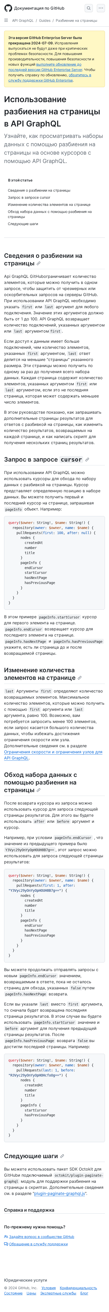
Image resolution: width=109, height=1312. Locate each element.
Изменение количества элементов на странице (40, 673)
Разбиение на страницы (76, 20)
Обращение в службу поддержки (38, 1244)
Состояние (13, 1293)
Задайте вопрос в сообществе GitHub (41, 1236)
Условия (49, 1288)
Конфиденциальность (78, 1288)
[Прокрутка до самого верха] (98, 1301)
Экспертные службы (58, 1293)
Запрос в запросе (43, 459)
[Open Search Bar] (89, 8)
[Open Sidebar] (6, 20)
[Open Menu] (101, 8)
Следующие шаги (31, 1156)
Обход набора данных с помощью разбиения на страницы (40, 782)
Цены (31, 1293)
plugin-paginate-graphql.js (59, 1193)
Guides (44, 20)
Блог (84, 1293)
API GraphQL (23, 20)
